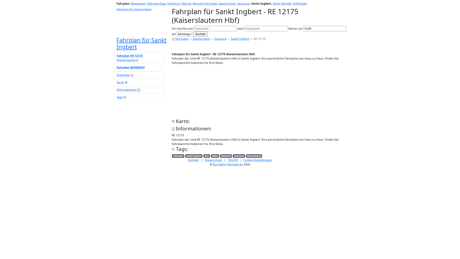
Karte (120, 82)
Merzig (186, 4)
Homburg (173, 4)
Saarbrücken (227, 4)
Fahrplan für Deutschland (133, 9)
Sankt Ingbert (240, 39)
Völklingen (300, 4)
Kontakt (193, 160)
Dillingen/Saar (156, 4)
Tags (120, 97)
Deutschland (201, 39)
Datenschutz (213, 160)
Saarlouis (243, 4)
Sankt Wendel (282, 4)
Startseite (181, 39)
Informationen (127, 90)
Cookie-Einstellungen (257, 160)
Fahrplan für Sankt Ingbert (141, 43)
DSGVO (233, 160)
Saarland (220, 39)
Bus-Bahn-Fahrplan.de (228, 164)
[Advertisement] (259, 93)
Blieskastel (138, 4)
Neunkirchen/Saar (205, 4)
